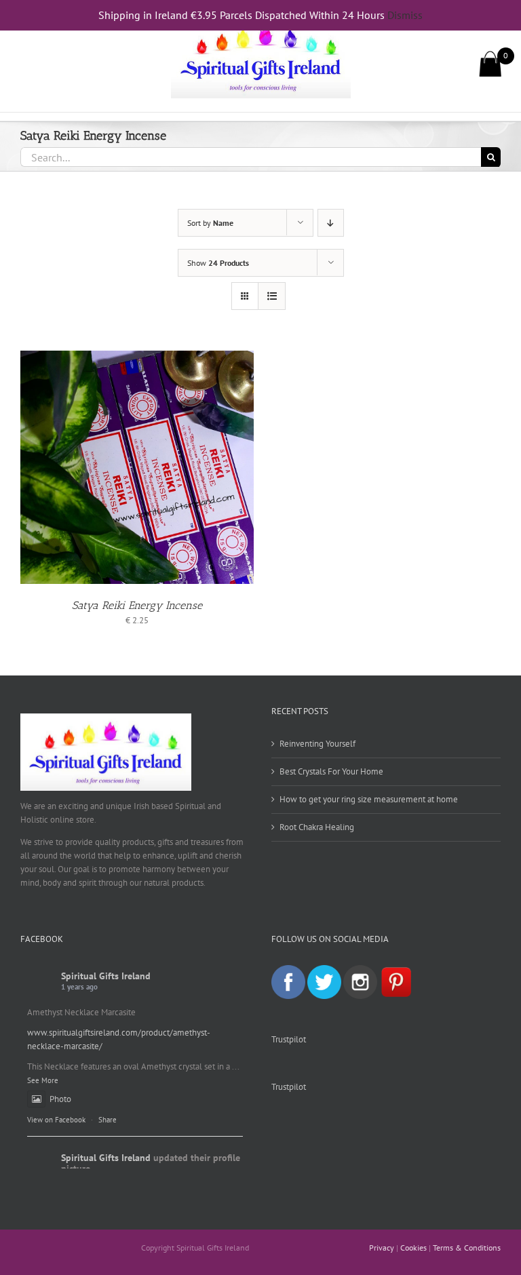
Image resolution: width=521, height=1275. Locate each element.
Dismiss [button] (405, 15)
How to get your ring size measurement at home (368, 799)
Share (107, 1119)
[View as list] (271, 296)
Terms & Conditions (467, 1247)
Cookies (413, 1247)
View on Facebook (56, 1119)
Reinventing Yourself (317, 743)
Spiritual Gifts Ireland (106, 976)
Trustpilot (288, 1039)
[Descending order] (330, 223)
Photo (60, 1099)
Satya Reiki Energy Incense (137, 605)
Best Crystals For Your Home (331, 771)
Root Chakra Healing (316, 827)
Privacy (381, 1247)
